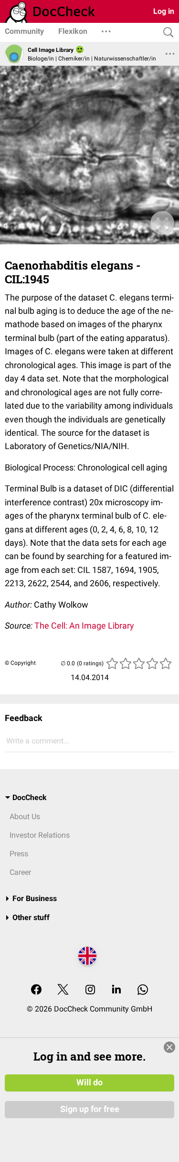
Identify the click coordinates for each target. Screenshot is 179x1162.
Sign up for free (89, 1109)
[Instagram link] (90, 990)
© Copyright (20, 663)
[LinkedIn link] (116, 990)
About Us (25, 816)
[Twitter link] (63, 990)
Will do (89, 1082)
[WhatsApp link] (142, 990)
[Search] (166, 32)
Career (20, 872)
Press (19, 853)
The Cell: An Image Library (84, 626)
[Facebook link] (36, 990)
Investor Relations (40, 835)
